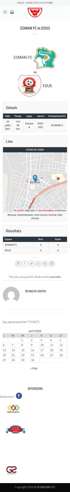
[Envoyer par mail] (38, 264)
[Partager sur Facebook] (25, 264)
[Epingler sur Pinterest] (45, 264)
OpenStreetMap (46, 210)
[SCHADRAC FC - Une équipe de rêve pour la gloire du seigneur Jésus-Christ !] (35, 12)
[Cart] (12, 12)
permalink (55, 276)
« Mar (34, 368)
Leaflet (20, 210)
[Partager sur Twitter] (32, 264)
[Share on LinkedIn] (52, 264)
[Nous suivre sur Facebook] (19, 396)
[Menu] (5, 12)
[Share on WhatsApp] (18, 264)
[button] (35, 178)
